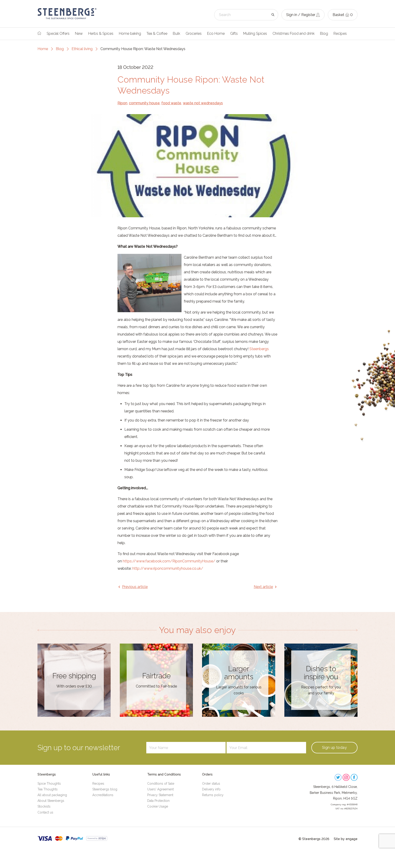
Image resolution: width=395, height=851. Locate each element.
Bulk (176, 33)
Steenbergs (259, 349)
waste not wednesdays (203, 103)
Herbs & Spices (100, 33)
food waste (171, 103)
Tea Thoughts (47, 789)
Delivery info (211, 789)
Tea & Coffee (157, 33)
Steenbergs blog (104, 789)
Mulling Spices (255, 33)
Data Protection (158, 801)
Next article (263, 587)
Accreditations (102, 795)
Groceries (194, 33)
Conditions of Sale (160, 783)
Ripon (122, 103)
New (79, 33)
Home (42, 49)
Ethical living (82, 49)
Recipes (340, 33)
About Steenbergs (50, 801)
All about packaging (52, 795)
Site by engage (346, 839)
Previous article (135, 587)
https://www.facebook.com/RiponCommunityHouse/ (169, 561)
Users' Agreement (160, 789)
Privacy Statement (160, 795)
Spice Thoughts (49, 783)
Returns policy (213, 795)
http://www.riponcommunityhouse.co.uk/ (167, 568)
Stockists (44, 806)
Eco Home (216, 33)
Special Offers (58, 33)
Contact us (45, 812)
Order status (211, 783)
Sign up (334, 747)
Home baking (130, 33)
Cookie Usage (157, 806)
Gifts (234, 33)
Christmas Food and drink (293, 33)
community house (144, 103)
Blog (324, 33)
